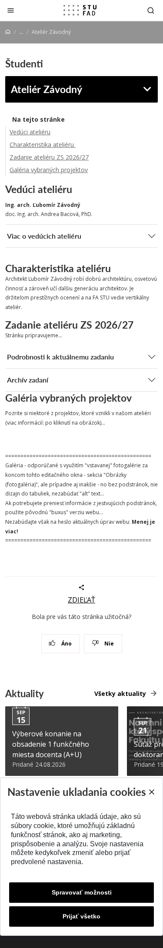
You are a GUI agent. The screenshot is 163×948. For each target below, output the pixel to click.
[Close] (151, 792)
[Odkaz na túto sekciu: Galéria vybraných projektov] (136, 398)
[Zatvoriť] (10, 10)
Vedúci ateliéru (30, 132)
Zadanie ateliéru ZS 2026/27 (49, 157)
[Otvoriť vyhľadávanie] (151, 10)
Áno (66, 643)
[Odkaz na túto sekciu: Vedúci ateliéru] (76, 189)
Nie (108, 643)
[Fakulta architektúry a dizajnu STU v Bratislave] (79, 10)
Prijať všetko (81, 916)
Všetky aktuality (120, 693)
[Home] (7, 32)
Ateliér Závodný (46, 89)
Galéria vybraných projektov (49, 170)
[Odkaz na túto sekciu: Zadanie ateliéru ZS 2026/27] (137, 325)
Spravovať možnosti (82, 892)
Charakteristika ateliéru (43, 144)
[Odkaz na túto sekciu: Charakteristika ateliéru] (117, 268)
